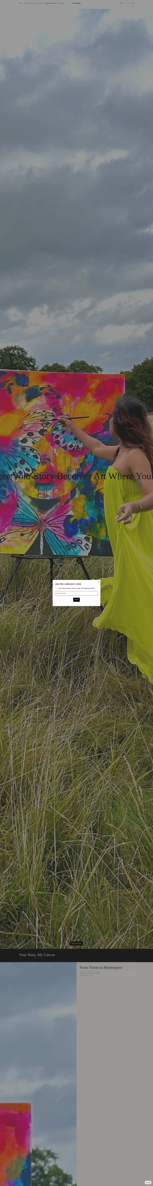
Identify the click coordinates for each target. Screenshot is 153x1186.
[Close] (98, 582)
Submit (76, 599)
